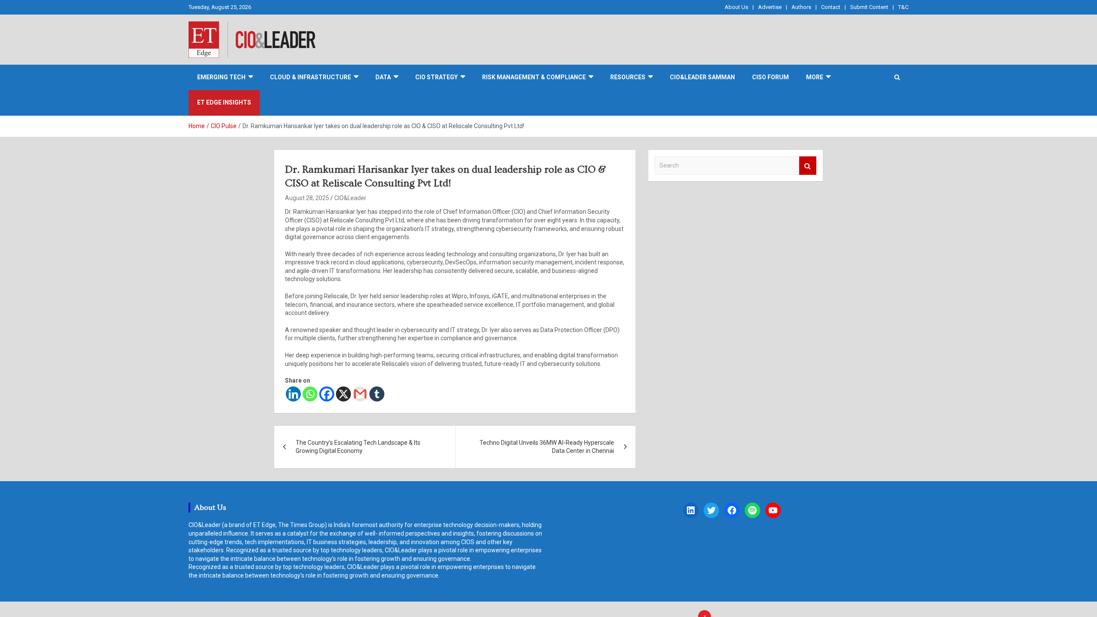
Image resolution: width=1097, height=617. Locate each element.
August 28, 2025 (307, 198)
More (814, 77)
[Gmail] (360, 393)
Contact (830, 7)
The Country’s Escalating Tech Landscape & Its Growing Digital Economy (358, 447)
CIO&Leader (350, 198)
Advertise (770, 7)
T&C (903, 7)
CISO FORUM (770, 77)
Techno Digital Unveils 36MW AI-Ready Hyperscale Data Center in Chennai (547, 447)
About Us (736, 7)
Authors (801, 7)
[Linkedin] (293, 393)
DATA (383, 77)
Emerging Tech (221, 77)
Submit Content (869, 7)
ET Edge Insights (224, 102)
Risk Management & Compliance (534, 77)
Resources (627, 77)
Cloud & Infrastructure (310, 77)
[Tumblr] (376, 393)
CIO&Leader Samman (702, 77)
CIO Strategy (436, 77)
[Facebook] (326, 393)
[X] (343, 393)
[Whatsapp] (310, 393)
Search (807, 165)
